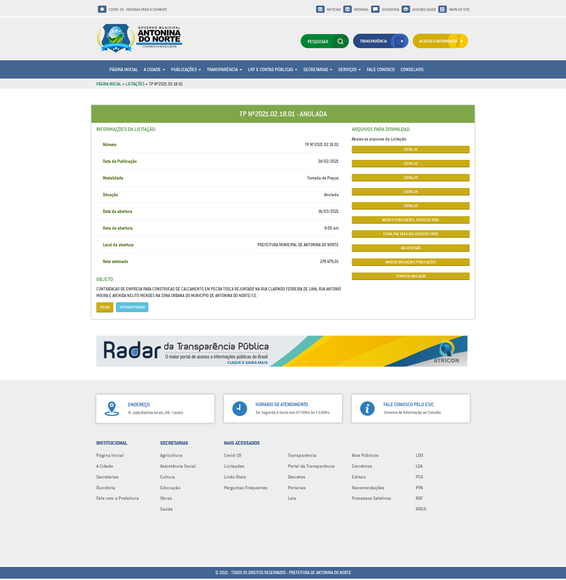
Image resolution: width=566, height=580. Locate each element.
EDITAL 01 (411, 149)
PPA (419, 488)
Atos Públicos (365, 455)
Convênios (362, 466)
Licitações (135, 84)
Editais (359, 477)
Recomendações (368, 488)
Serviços (348, 69)
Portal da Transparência (311, 466)
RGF (419, 498)
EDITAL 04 (411, 191)
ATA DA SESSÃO (411, 248)
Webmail (361, 9)
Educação (170, 488)
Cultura (167, 477)
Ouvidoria (390, 9)
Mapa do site (459, 9)
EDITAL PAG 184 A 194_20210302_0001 (410, 234)
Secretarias (316, 69)
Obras (166, 498)
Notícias (334, 9)
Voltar (105, 307)
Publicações (184, 69)
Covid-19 (232, 455)
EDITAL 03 (411, 177)
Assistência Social (178, 466)
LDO (419, 455)
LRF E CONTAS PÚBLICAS (271, 69)
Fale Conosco (381, 69)
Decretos (296, 477)
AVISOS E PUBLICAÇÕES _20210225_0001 (410, 219)
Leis (292, 498)
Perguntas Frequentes (246, 488)
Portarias (297, 488)
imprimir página (132, 307)
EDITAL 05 (411, 205)
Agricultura (171, 455)
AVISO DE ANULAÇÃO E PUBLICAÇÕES (411, 262)
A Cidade (153, 69)
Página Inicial (123, 69)
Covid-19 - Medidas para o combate (138, 9)
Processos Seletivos (371, 498)
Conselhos (412, 69)
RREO (421, 509)
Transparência (223, 69)
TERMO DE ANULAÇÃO (411, 276)
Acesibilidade (424, 9)
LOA (419, 466)
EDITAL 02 (411, 163)
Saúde (166, 509)
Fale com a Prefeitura (117, 498)
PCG (419, 477)
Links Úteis (235, 477)
